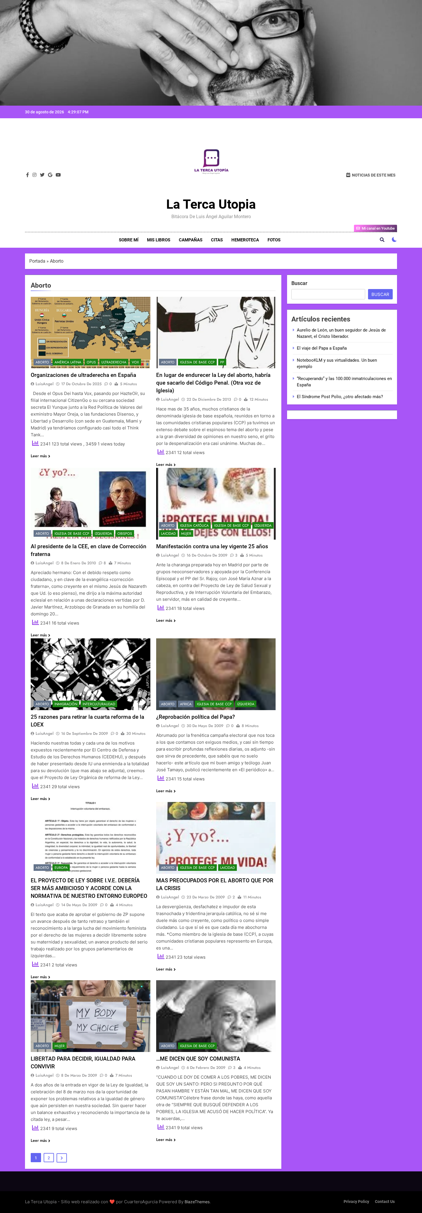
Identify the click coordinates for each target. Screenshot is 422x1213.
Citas (217, 240)
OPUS (91, 362)
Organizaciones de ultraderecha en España (83, 375)
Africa (185, 704)
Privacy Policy (356, 1201)
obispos (124, 533)
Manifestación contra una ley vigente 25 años (212, 546)
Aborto (42, 362)
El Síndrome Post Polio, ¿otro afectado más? (340, 396)
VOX (135, 362)
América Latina (68, 362)
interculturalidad (99, 704)
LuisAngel (44, 384)
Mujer (186, 533)
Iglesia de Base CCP (197, 362)
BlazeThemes (197, 1201)
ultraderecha (113, 362)
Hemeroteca (245, 240)
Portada (37, 261)
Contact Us (385, 1201)
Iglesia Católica (194, 525)
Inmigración (66, 704)
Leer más (39, 456)
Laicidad (168, 533)
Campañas (190, 240)
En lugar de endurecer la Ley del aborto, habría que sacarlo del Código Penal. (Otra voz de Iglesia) (213, 383)
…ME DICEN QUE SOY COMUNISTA (198, 1058)
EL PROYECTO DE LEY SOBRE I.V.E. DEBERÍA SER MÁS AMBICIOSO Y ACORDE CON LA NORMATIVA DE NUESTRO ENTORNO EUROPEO (89, 888)
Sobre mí (128, 240)
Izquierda (103, 533)
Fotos (274, 240)
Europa (61, 867)
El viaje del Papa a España (322, 348)
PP (222, 362)
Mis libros (158, 240)
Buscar (299, 283)
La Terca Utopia (211, 204)
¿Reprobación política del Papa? (195, 717)
